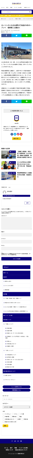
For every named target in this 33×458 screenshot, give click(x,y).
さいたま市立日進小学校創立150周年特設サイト (16, 311)
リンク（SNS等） (18, 7)
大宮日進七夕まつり (11, 343)
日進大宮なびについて (10, 371)
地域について (27, 7)
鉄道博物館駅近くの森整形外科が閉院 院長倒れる (24, 175)
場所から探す (8, 281)
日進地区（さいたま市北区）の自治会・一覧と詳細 (17, 337)
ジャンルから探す (9, 285)
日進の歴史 (9, 328)
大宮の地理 (9, 362)
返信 (27, 203)
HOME (4, 18)
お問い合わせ (8, 375)
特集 (11, 7)
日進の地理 (9, 330)
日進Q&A (9, 341)
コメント (4, 215)
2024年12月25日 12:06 (9, 195)
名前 (3, 231)
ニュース (11, 18)
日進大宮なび (21, 453)
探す (7, 7)
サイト (2, 245)
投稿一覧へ (16, 138)
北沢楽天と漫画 (10, 357)
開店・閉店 (18, 18)
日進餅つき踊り (10, 346)
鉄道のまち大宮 (10, 367)
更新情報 (7, 289)
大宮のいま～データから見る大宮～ (15, 359)
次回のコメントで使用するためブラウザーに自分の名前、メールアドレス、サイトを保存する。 (16, 254)
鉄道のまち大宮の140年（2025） (13, 302)
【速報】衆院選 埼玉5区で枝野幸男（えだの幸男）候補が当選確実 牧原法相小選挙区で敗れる (24, 154)
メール (3, 238)
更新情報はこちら (16, 390)
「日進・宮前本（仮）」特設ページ (13, 298)
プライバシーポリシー (10, 379)
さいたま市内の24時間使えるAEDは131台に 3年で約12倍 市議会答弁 (24, 165)
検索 (5, 425)
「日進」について (9, 324)
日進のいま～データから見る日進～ (15, 333)
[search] (30, 12)
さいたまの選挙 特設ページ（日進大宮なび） (16, 307)
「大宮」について (9, 350)
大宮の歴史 (9, 364)
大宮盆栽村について (11, 354)
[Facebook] (6, 35)
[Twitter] (16, 35)
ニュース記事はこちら (16, 386)
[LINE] (27, 35)
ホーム (2, 7)
